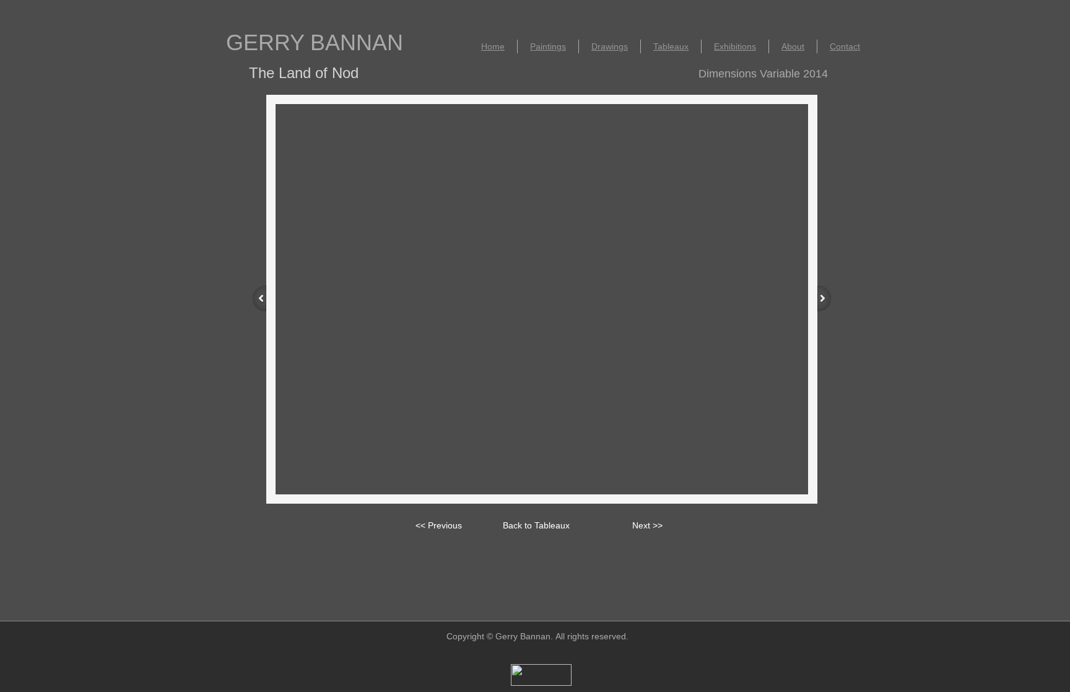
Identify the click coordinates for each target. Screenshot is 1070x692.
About (792, 46)
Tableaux (671, 46)
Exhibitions (735, 46)
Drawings (609, 46)
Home (493, 46)
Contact (845, 46)
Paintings (548, 46)
